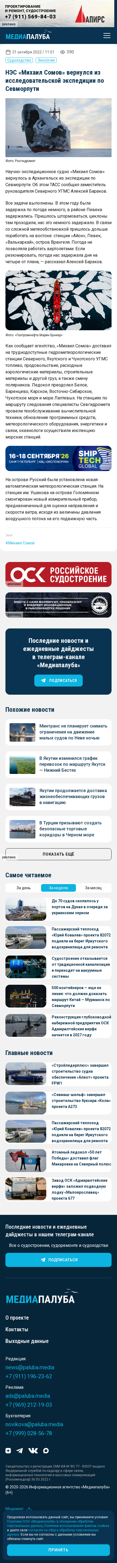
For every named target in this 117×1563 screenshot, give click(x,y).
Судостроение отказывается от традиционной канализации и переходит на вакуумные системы (81, 967)
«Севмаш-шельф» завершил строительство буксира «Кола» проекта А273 (81, 1100)
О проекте (17, 1317)
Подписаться (63, 1260)
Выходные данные (27, 1341)
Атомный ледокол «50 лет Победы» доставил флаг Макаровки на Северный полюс (81, 1158)
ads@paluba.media (27, 1396)
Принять (58, 1550)
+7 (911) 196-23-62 (28, 1376)
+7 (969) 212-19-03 (28, 1405)
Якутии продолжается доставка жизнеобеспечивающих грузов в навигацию (73, 796)
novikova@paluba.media (34, 1424)
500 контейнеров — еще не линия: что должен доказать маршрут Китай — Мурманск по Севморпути (81, 997)
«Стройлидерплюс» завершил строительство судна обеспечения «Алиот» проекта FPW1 (80, 1074)
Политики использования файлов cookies (76, 1526)
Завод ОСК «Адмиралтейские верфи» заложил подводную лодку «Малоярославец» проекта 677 (79, 1189)
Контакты (16, 1329)
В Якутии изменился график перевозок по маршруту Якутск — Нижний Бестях (72, 764)
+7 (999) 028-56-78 (28, 1433)
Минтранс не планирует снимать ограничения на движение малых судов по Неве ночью (73, 732)
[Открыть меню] (105, 35)
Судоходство (19, 60)
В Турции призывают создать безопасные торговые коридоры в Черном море (70, 828)
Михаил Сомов (21, 543)
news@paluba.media (29, 1367)
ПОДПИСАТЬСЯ (63, 680)
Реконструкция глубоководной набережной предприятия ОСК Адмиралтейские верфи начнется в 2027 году (81, 1026)
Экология (46, 60)
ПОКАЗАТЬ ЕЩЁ (58, 854)
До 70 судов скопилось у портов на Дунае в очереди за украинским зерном (80, 907)
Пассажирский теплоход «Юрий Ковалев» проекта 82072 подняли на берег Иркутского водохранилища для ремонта (81, 938)
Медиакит (14, 1509)
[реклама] (58, 458)
